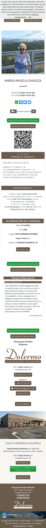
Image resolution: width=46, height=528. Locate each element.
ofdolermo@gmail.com (24, 388)
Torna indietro (12, 20)
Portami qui (23, 249)
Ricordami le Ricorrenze (23, 126)
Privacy (30, 526)
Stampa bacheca (33, 20)
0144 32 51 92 (24, 375)
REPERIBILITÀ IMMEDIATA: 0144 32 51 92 (23, 469)
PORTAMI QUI (23, 463)
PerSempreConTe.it (20, 526)
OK (30, 17)
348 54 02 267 (23, 383)
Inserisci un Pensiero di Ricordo (23, 120)
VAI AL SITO (23, 393)
